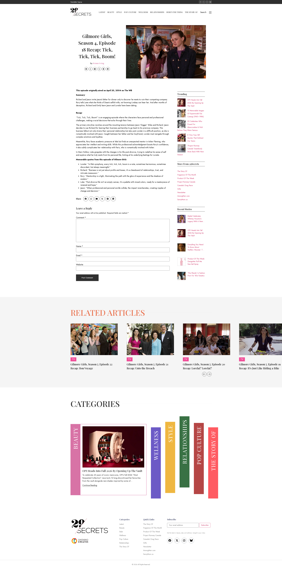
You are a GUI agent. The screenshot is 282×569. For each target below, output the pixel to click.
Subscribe (205, 525)
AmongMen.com (183, 196)
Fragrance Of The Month (186, 175)
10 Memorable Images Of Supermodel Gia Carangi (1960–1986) (195, 113)
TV (73, 359)
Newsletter (181, 192)
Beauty (110, 12)
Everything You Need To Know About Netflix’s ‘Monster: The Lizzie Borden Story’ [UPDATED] (196, 247)
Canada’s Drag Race (185, 185)
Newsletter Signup (76, 2)
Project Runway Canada (186, 182)
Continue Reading (89, 485)
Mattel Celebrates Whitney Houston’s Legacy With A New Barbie (195, 219)
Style (119, 12)
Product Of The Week (185, 178)
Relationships (157, 12)
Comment (81, 218)
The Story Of (191, 12)
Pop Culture (130, 12)
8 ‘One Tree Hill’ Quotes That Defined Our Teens (195, 138)
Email (79, 255)
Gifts (179, 189)
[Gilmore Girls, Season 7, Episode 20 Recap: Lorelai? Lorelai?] (206, 339)
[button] (86, 69)
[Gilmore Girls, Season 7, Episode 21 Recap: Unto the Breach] (150, 339)
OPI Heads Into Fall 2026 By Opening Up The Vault (195, 103)
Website (79, 265)
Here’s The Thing (174, 12)
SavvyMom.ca (182, 199)
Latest (102, 12)
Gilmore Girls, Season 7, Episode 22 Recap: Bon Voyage (91, 366)
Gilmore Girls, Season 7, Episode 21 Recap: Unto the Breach (147, 366)
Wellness (143, 12)
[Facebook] (170, 540)
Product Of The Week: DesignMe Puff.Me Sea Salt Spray (196, 261)
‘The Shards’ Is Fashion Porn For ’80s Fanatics (196, 274)
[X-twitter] (177, 540)
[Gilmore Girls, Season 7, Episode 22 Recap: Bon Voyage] (94, 339)
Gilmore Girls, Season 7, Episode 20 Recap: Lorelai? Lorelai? (204, 366)
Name (79, 246)
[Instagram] (184, 540)
